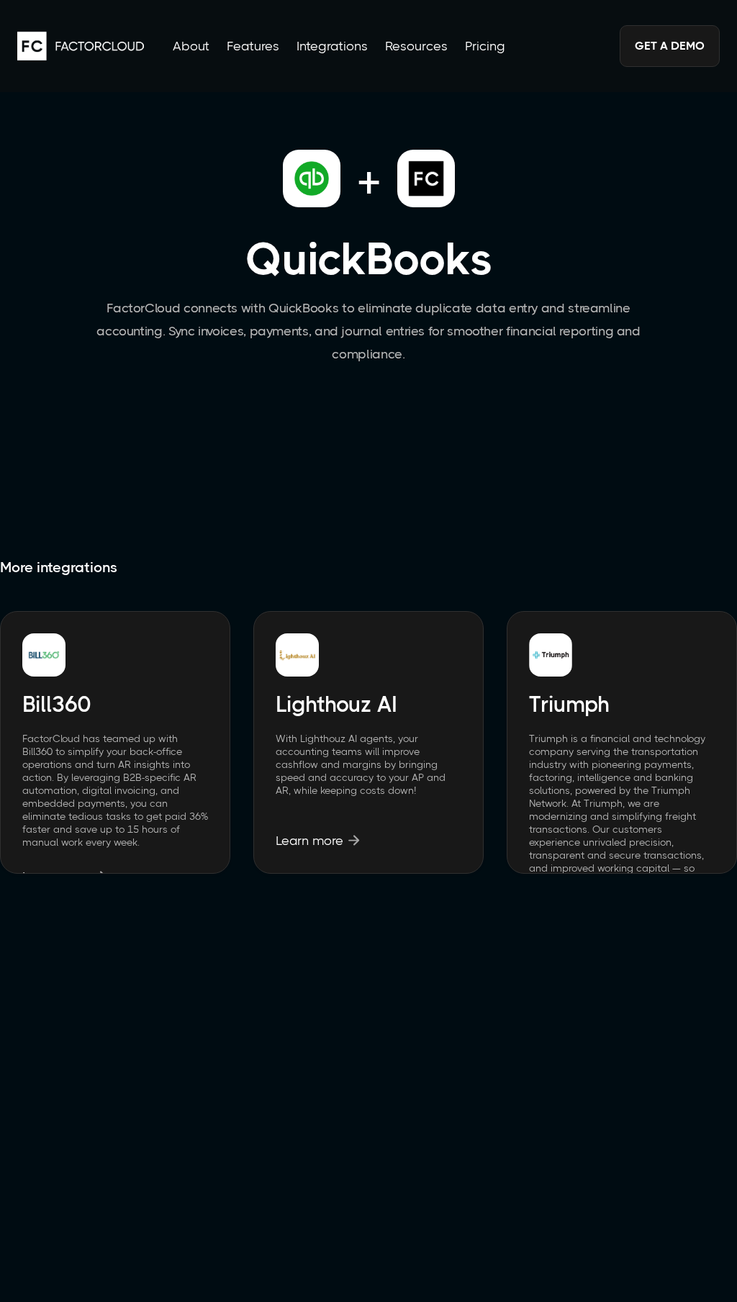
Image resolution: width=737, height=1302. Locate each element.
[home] (80, 46)
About (191, 46)
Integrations (332, 46)
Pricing (485, 46)
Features (253, 46)
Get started (368, 1204)
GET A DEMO (670, 46)
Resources (416, 46)
